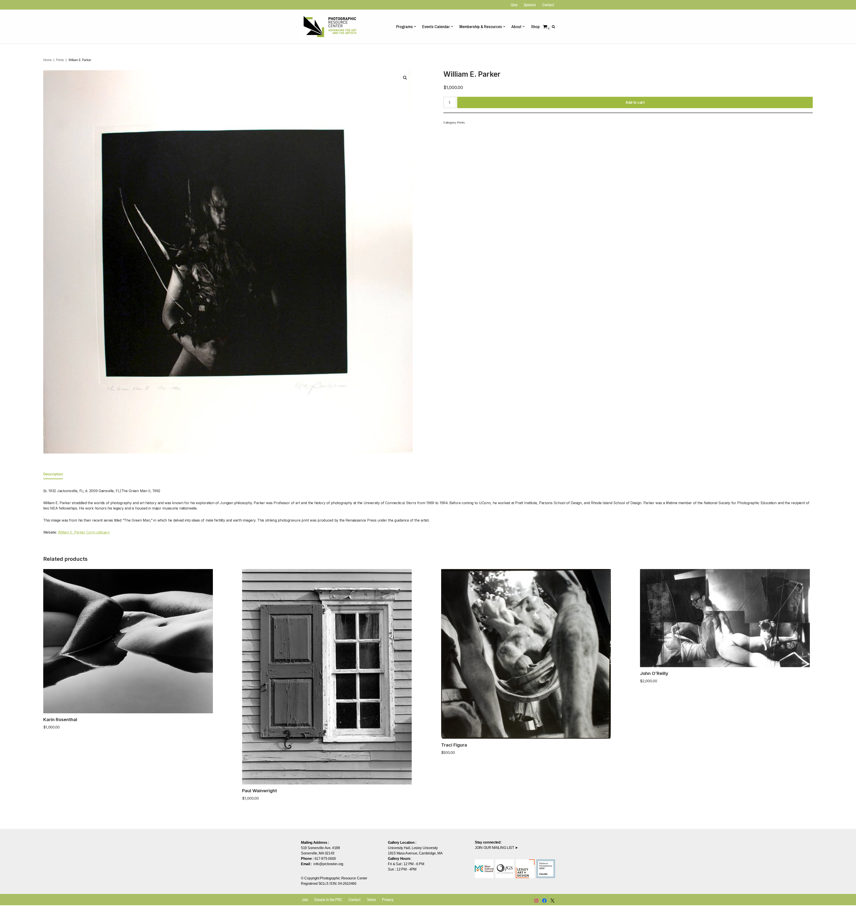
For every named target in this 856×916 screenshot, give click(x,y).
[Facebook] (544, 900)
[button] (415, 26)
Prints (60, 60)
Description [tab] (53, 474)
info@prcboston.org (328, 864)
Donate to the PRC (328, 899)
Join (305, 899)
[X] (552, 900)
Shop (535, 26)
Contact (548, 4)
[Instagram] (536, 900)
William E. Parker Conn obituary (84, 532)
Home (47, 60)
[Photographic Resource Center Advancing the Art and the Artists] (330, 26)
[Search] (553, 26)
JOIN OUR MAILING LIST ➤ (496, 848)
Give (514, 4)
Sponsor (530, 4)
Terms (371, 899)
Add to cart (635, 102)
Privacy (387, 899)
